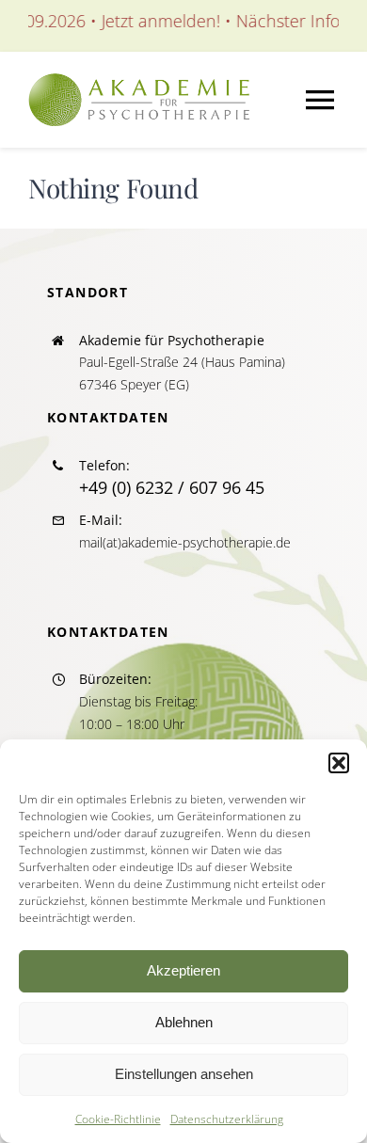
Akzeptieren (183, 970)
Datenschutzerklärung (226, 1119)
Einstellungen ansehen (184, 1074)
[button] (338, 763)
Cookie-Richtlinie (118, 1119)
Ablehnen (184, 1022)
